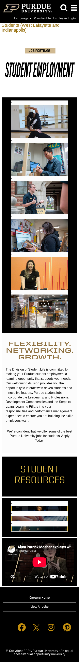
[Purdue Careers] (26, 8)
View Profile (42, 18)
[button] (74, 8)
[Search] (64, 8)
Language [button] (21, 18)
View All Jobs (40, 606)
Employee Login (64, 18)
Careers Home (39, 597)
